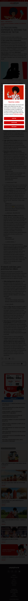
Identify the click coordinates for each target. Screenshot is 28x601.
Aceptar (14, 118)
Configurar (14, 122)
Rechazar (14, 126)
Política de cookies (18, 114)
